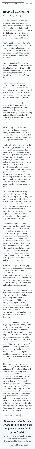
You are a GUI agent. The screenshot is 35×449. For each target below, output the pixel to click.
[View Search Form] (31, 3)
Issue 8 (17, 415)
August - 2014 (8, 415)
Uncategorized (20, 16)
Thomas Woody (9, 16)
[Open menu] (27, 3)
